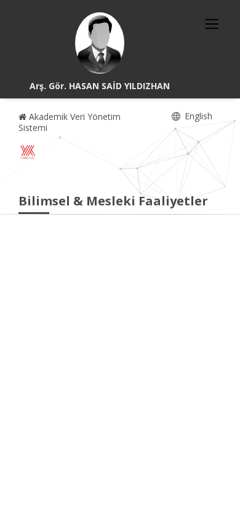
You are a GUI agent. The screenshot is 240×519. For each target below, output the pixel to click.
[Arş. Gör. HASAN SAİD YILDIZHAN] (99, 43)
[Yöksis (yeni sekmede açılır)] (27, 152)
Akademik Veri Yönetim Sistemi (69, 122)
